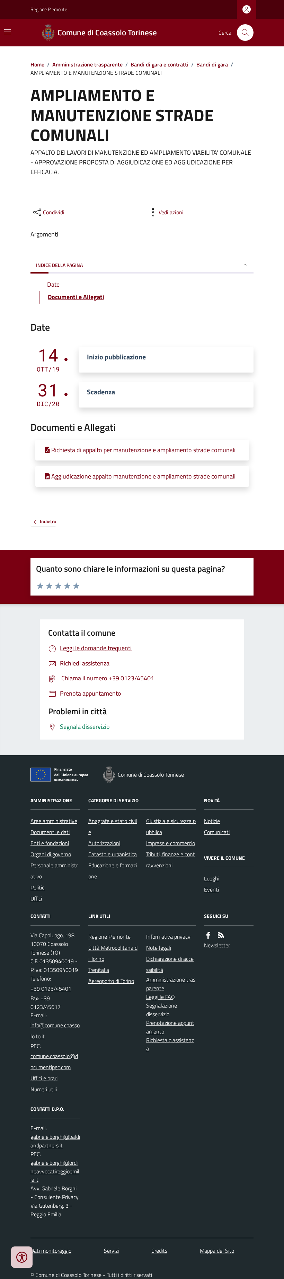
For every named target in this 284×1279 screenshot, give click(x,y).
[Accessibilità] (21, 1257)
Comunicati (217, 832)
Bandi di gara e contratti (159, 64)
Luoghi (211, 878)
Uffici (36, 898)
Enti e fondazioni (49, 843)
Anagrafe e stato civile (112, 826)
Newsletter (217, 945)
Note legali (158, 947)
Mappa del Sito (217, 1250)
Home (37, 64)
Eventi (211, 889)
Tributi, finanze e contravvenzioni (170, 859)
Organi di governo (50, 854)
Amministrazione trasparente (87, 64)
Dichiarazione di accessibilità (170, 964)
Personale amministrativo (54, 870)
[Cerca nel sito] (242, 32)
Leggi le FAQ (160, 997)
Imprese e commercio (170, 843)
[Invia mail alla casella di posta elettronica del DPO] (55, 1141)
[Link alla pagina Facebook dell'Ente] (208, 935)
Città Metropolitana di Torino (112, 953)
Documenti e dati (50, 832)
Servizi (111, 1250)
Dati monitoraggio (50, 1250)
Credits (159, 1250)
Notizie (212, 821)
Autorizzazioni (104, 843)
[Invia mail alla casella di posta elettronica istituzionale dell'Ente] (55, 1031)
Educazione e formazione (112, 870)
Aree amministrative (53, 821)
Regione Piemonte (48, 9)
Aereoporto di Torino (111, 981)
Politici (37, 887)
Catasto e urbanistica (112, 854)
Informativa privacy (168, 936)
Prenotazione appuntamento (170, 1027)
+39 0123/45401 (50, 988)
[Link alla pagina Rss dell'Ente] (221, 935)
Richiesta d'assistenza (170, 1044)
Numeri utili (43, 1089)
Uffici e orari (43, 1078)
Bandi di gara (212, 64)
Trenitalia (98, 970)
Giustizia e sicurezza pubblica (171, 826)
